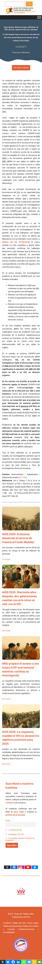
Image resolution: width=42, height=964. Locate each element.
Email (8, 820)
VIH (23, 93)
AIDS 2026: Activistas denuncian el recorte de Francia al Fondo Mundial (18, 538)
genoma (5, 96)
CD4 (24, 198)
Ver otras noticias (21, 67)
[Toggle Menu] (39, 17)
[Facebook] (14, 867)
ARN (4, 161)
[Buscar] (29, 4)
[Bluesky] (35, 867)
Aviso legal (32, 923)
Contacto (7, 923)
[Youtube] (28, 867)
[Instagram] (21, 867)
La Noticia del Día (15, 830)
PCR (27, 412)
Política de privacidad (12, 926)
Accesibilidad (9, 932)
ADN (15, 96)
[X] (7, 867)
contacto (10, 803)
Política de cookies (31, 926)
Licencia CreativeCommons (21, 929)
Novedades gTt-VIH (16, 834)
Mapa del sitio (19, 923)
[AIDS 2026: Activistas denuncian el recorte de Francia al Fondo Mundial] (21, 529)
